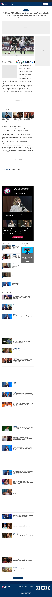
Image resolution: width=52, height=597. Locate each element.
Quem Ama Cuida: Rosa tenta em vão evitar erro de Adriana (15, 266)
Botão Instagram (46, 587)
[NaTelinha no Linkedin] (42, 589)
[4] (6, 274)
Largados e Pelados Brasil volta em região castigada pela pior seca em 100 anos (22, 570)
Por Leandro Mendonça (6, 61)
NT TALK (20, 582)
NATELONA (42, 582)
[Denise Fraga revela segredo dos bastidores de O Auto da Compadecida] (7, 559)
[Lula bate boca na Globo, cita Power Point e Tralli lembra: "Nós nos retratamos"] (7, 384)
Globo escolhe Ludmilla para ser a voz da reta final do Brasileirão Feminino (23, 428)
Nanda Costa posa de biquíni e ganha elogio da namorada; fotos (15, 248)
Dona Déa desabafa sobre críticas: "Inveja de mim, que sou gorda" (21, 350)
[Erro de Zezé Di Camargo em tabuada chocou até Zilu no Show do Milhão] (7, 525)
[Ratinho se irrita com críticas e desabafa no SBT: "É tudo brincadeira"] (7, 516)
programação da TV (6, 169)
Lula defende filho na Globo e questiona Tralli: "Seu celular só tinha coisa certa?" (23, 394)
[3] (6, 265)
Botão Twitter (44, 587)
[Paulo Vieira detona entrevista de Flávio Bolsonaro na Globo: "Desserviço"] (7, 306)
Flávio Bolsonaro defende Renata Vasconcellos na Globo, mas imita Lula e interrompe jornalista (15, 285)
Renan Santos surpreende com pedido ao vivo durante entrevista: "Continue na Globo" (22, 448)
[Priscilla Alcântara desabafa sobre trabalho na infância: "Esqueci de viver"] (7, 535)
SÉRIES (38, 582)
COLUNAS (30, 582)
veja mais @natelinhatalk (18, 237)
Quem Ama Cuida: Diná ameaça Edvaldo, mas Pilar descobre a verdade (16, 275)
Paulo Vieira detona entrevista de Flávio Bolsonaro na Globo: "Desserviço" (23, 306)
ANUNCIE (32, 586)
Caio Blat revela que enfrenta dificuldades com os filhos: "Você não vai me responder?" (23, 482)
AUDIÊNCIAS (25, 582)
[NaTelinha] (5, 4)
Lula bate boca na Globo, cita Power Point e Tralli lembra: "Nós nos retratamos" (22, 385)
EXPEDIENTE (27, 586)
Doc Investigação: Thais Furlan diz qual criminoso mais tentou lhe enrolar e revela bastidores (28, 120)
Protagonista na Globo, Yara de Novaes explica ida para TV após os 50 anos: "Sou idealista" (17, 120)
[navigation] (12, 4)
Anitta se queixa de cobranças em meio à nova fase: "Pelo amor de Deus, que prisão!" (23, 492)
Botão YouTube (49, 587)
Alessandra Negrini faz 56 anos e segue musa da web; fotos (16, 256)
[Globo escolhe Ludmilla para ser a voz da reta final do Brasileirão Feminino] (7, 428)
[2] (6, 256)
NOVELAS (12, 582)
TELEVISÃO (8, 582)
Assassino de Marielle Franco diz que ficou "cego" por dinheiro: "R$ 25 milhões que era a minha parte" (23, 438)
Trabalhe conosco (29, 588)
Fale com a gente (22, 588)
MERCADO (34, 582)
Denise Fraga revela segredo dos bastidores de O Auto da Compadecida (22, 559)
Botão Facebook (42, 587)
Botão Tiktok (37, 587)
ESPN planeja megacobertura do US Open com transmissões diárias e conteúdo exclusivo (22, 341)
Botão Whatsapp (39, 587)
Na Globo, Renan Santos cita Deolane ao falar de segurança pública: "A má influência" (23, 472)
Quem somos (20, 586)
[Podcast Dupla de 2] (44, 589)
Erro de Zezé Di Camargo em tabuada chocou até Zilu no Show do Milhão (22, 525)
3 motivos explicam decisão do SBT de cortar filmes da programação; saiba (6, 120)
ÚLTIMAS (3, 582)
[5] (6, 283)
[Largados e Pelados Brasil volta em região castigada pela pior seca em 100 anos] (7, 569)
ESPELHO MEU (47, 582)
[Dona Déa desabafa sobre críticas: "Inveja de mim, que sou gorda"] (7, 350)
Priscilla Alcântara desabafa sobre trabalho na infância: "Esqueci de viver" (23, 535)
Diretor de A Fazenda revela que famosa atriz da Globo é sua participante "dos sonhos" (23, 404)
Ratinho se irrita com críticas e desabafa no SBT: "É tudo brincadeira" (23, 516)
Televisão (26, 4)
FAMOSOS (16, 582)
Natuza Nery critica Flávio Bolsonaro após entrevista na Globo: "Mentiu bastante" (22, 297)
